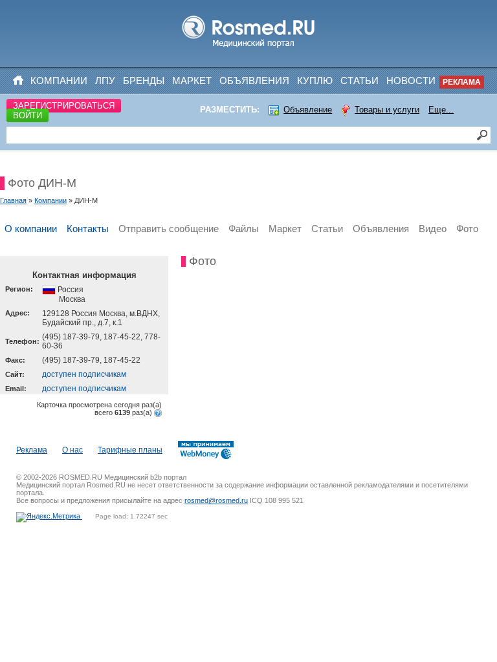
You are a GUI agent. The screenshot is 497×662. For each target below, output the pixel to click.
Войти (27, 115)
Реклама (462, 82)
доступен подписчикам (84, 374)
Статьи (359, 80)
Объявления (254, 80)
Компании (58, 80)
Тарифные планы (130, 449)
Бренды (143, 80)
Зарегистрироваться (64, 106)
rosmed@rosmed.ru (216, 500)
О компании (31, 228)
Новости (411, 80)
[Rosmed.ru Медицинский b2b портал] (249, 47)
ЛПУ (105, 80)
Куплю (315, 80)
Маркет (192, 80)
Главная (13, 200)
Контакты (88, 228)
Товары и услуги (387, 109)
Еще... (441, 109)
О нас (72, 449)
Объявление (307, 109)
